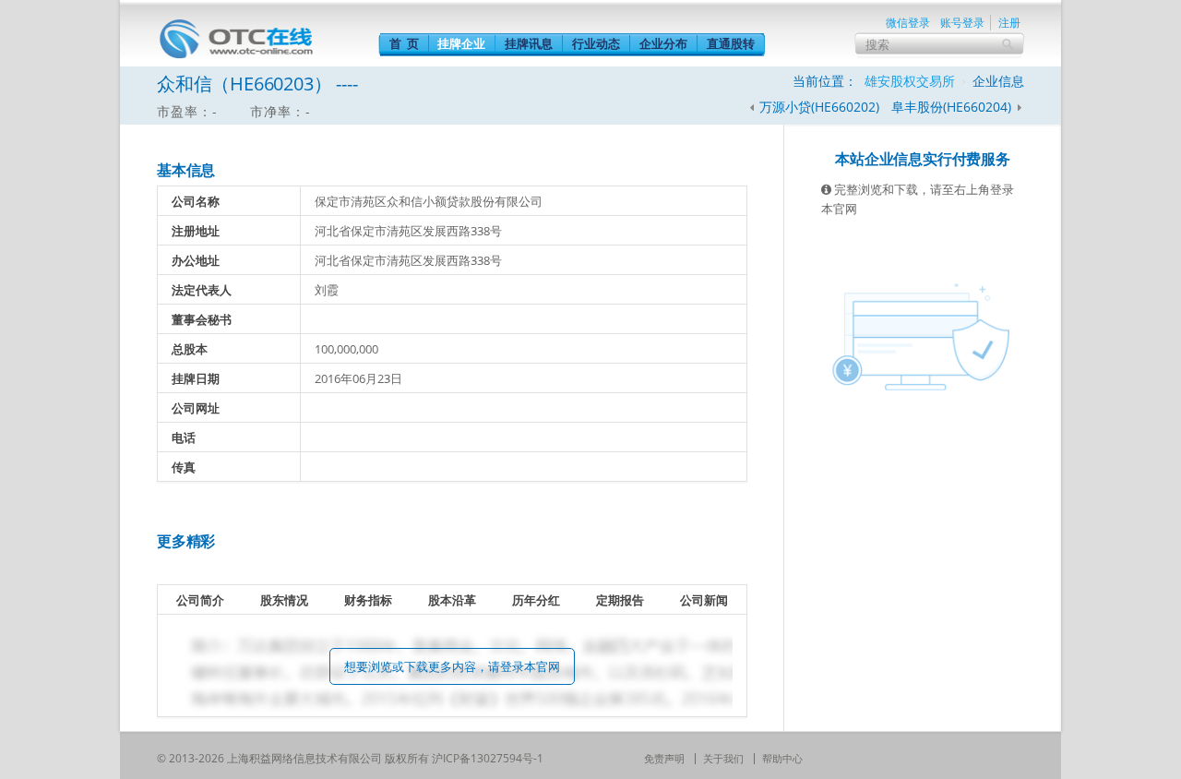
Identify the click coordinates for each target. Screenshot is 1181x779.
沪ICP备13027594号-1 (487, 758)
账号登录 (962, 22)
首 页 (404, 43)
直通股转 (731, 43)
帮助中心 (782, 758)
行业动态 (596, 43)
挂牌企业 (461, 43)
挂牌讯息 (529, 43)
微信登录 (908, 22)
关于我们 (723, 758)
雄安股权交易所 (910, 81)
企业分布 (663, 43)
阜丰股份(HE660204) (953, 106)
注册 (1009, 22)
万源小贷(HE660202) (819, 106)
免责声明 (664, 758)
